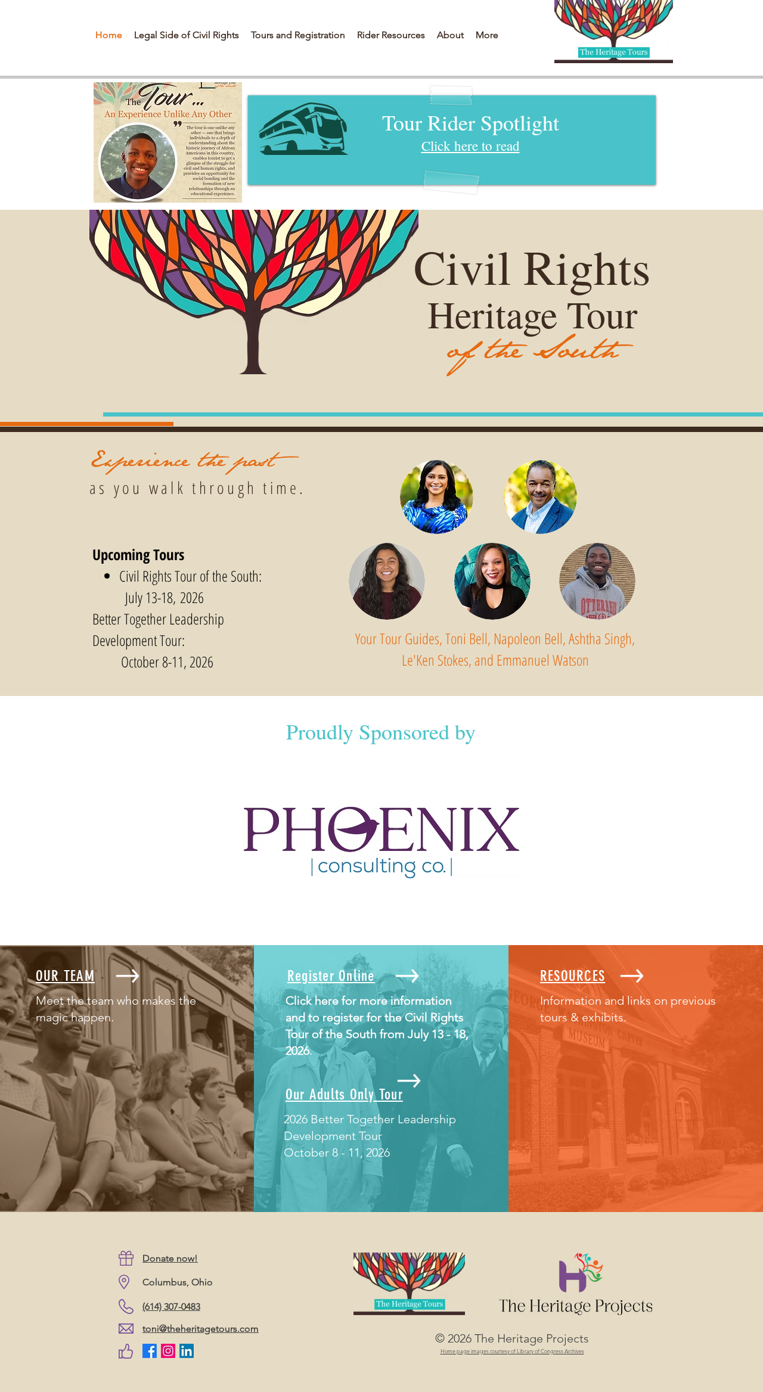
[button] (391, 35)
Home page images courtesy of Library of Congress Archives (512, 1350)
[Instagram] (168, 1351)
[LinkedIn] (186, 1351)
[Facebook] (149, 1351)
